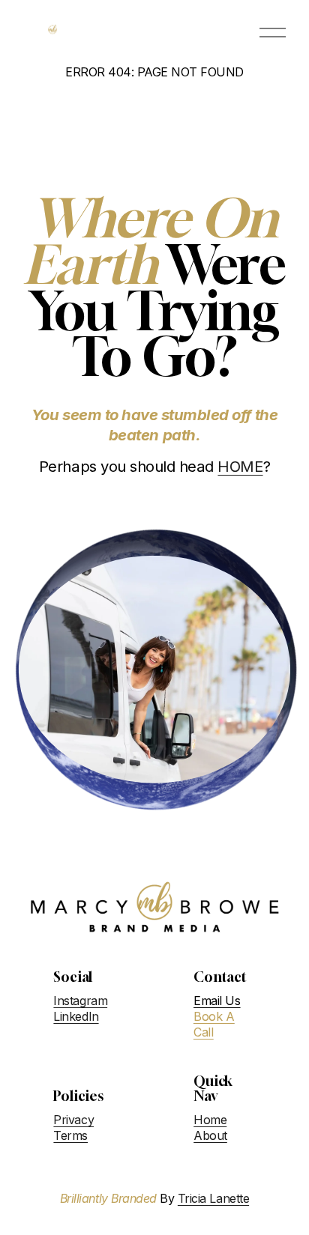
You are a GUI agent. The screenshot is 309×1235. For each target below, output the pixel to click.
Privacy (73, 1119)
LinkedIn (75, 1016)
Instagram (80, 1000)
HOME (240, 466)
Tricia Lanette (213, 1198)
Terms (70, 1135)
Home (210, 1119)
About (210, 1135)
